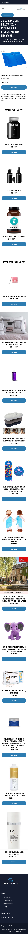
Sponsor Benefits (9, 903)
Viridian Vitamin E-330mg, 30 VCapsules (14, 237)
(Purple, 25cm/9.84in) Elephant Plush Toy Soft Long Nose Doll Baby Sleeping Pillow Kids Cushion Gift (14, 649)
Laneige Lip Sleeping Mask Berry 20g (14, 296)
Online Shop (7, 15)
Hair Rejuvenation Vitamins (14, 144)
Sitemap (18, 931)
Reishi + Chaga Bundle (14, 191)
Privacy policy (11, 931)
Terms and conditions (19, 929)
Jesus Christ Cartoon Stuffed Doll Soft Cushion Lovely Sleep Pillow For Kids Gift (14, 539)
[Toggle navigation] (3, 8)
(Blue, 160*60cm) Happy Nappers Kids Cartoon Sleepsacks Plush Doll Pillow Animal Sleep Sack (14, 489)
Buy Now (14, 87)
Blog (5, 907)
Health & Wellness (14, 75)
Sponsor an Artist (9, 900)
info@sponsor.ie (5, 2)
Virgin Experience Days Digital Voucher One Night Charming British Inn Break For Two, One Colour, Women (14, 599)
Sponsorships (8, 897)
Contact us (9, 929)
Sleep (21, 75)
